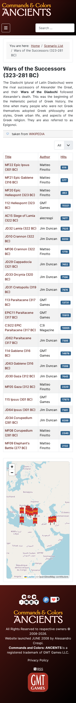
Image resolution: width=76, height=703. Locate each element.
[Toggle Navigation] (6, 28)
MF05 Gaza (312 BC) (20, 387)
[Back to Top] (69, 695)
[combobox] (54, 27)
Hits (64, 157)
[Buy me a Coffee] (55, 599)
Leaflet (30, 576)
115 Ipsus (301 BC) (19, 399)
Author (45, 157)
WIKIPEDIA (37, 134)
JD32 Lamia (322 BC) (20, 228)
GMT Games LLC (55, 652)
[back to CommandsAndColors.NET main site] (29, 599)
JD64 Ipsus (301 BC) (20, 410)
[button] (54, 520)
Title (8, 157)
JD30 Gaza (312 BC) (20, 376)
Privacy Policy (38, 660)
